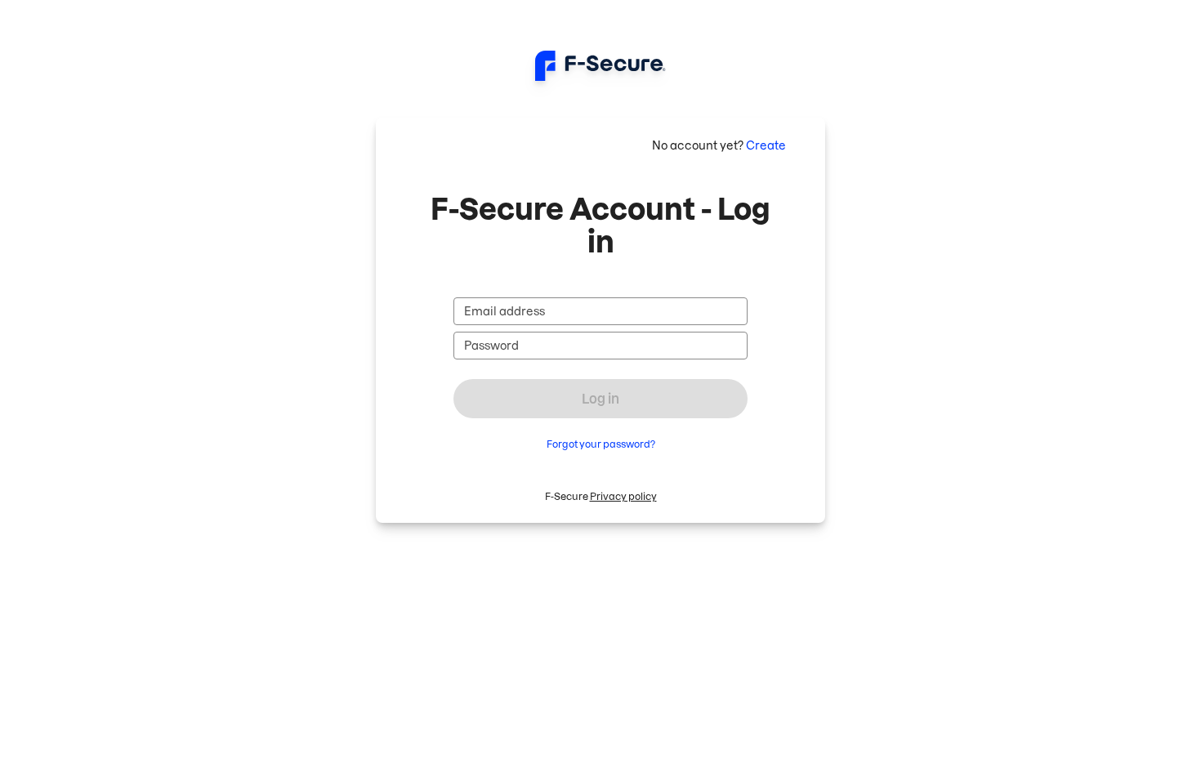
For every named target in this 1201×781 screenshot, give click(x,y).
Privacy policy (623, 496)
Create (766, 145)
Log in (600, 398)
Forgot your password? (601, 444)
